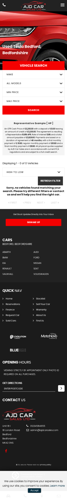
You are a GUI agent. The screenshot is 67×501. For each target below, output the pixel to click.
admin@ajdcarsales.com (44, 430)
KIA (4, 263)
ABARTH (6, 252)
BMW (5, 258)
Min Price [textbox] (13, 92)
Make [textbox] (10, 74)
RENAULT (7, 269)
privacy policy (45, 465)
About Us (41, 315)
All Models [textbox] (14, 83)
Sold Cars (11, 321)
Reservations (13, 304)
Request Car (12, 315)
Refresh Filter (50, 181)
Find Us (40, 321)
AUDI (36, 252)
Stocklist (40, 299)
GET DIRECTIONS (12, 383)
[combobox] (33, 74)
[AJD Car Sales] (19, 419)
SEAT (36, 269)
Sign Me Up (33, 222)
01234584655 (37, 426)
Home (9, 299)
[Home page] (33, 5)
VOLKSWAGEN (41, 274)
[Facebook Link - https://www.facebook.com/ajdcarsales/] (6, 451)
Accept (34, 490)
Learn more (57, 485)
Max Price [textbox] (13, 101)
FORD (36, 258)
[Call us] (4, 5)
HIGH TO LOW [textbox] (15, 172)
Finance (10, 310)
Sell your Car (43, 304)
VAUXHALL (7, 274)
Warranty (41, 310)
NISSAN (37, 263)
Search (33, 110)
